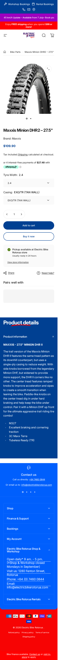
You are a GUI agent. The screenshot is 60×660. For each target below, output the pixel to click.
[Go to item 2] (31, 118)
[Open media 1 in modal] (48, 69)
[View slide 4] (35, 492)
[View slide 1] (23, 492)
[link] (29, 563)
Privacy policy (28, 632)
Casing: (21, 192)
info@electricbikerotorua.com (36, 484)
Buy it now (29, 236)
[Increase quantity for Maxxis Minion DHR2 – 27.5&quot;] (21, 214)
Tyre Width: (13, 175)
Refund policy (14, 632)
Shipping (23, 154)
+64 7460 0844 (37, 479)
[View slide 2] (27, 492)
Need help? (48, 273)
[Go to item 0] (27, 118)
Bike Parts (15, 52)
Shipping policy (28, 637)
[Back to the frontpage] (4, 52)
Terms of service (42, 632)
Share (11, 272)
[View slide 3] (31, 492)
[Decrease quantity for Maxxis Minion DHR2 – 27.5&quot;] (7, 214)
